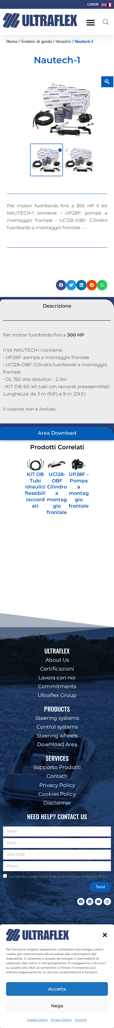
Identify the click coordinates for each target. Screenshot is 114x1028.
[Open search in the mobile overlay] (106, 22)
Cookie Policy (37, 1020)
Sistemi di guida (36, 41)
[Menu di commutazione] (90, 22)
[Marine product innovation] (40, 20)
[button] (105, 935)
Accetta (57, 989)
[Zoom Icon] (107, 81)
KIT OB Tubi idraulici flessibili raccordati (35, 490)
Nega (57, 1005)
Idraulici (63, 41)
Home (11, 41)
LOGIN (92, 4)
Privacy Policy (61, 1020)
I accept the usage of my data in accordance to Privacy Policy (58, 876)
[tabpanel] (63, 109)
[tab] (57, 306)
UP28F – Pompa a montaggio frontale (79, 490)
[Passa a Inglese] (104, 5)
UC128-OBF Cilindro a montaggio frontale (57, 493)
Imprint (81, 1020)
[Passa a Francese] (109, 5)
